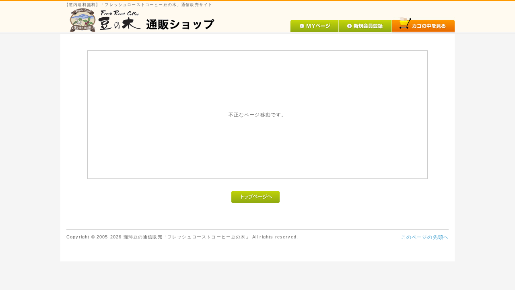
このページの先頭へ (425, 237)
